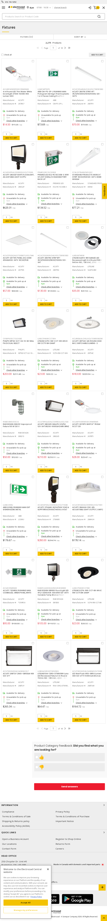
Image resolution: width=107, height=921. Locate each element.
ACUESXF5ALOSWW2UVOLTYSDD (18, 172)
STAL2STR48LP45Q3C (82, 172)
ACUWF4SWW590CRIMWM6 (16, 89)
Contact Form (9, 848)
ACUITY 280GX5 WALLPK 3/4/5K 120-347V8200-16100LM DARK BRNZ (53, 425)
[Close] (48, 869)
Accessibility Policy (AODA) (16, 826)
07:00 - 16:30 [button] (42, 7)
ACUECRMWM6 (10, 588)
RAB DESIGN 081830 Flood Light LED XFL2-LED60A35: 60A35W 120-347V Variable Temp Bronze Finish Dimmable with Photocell (53, 593)
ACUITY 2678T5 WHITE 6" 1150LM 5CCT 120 (86, 425)
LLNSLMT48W (78, 255)
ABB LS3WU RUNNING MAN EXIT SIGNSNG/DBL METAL (16, 508)
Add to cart (11, 138)
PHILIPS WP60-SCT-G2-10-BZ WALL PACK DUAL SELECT (18, 342)
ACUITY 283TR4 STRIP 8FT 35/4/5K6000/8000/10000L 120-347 (52, 260)
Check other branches (15, 120)
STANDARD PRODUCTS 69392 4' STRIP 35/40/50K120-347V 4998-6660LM (87, 177)
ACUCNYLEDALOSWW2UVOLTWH (87, 505)
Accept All (26, 902)
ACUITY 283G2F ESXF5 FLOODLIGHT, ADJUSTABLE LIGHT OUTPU (18, 176)
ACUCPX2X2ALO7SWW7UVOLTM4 (18, 255)
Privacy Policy (63, 811)
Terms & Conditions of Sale (16, 816)
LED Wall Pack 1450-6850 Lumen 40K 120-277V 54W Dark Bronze (86, 674)
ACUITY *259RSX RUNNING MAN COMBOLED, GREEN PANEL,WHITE (17, 591)
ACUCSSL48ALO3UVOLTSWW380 (87, 89)
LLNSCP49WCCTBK (81, 588)
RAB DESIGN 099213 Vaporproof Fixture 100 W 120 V (17, 425)
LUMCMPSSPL (44, 89)
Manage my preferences (25, 910)
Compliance (8, 811)
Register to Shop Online (68, 839)
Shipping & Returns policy (15, 821)
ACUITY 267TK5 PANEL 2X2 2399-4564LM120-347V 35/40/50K (17, 259)
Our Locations (9, 844)
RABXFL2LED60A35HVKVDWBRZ (52, 588)
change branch (60, 7)
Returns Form (63, 844)
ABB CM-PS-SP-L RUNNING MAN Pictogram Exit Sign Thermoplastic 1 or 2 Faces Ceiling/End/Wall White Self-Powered (53, 94)
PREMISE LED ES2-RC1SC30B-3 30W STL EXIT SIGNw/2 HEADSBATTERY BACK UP (53, 177)
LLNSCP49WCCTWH (47, 338)
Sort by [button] (78, 37)
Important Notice (65, 821)
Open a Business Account (15, 839)
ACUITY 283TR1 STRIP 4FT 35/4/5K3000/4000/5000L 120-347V (86, 93)
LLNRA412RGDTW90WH (48, 671)
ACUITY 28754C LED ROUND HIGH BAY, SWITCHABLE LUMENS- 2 (87, 342)
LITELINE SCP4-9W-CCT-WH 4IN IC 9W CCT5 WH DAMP (53, 342)
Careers (60, 848)
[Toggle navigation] (3, 7)
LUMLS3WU (8, 505)
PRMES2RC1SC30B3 (47, 172)
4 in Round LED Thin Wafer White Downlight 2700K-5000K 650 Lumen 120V (17, 93)
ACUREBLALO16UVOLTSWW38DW (87, 338)
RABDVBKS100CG (11, 422)
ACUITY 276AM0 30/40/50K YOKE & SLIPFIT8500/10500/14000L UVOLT (53, 508)
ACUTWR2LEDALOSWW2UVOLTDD (53, 422)
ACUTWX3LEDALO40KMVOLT (16, 671)
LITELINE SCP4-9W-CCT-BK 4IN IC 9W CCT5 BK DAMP (87, 591)
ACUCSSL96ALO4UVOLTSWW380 (53, 255)
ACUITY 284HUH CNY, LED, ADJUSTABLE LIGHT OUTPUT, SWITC (87, 508)
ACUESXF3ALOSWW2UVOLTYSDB (53, 505)
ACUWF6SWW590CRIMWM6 (85, 422)
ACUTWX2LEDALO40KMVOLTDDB (87, 671)
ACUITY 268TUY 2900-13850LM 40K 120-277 (18, 674)
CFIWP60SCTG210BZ (12, 338)
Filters (26, 37)
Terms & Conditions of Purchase (73, 816)
